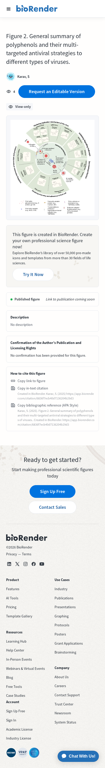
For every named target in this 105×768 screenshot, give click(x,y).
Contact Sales (52, 507)
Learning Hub (16, 641)
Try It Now (33, 274)
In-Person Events (19, 659)
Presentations (65, 607)
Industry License (18, 738)
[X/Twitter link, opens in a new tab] (17, 564)
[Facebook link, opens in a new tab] (34, 564)
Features (12, 589)
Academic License (19, 729)
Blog (9, 677)
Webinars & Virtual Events (25, 668)
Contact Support (67, 695)
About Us (62, 677)
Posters (60, 634)
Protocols (62, 625)
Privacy (11, 554)
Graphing (62, 616)
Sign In (11, 720)
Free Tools (14, 686)
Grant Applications (69, 643)
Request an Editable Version (57, 91)
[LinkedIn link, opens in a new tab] (9, 564)
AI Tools (12, 598)
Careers (60, 686)
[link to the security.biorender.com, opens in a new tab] (11, 753)
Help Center (15, 650)
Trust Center (64, 704)
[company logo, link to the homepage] (37, 8)
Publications (64, 598)
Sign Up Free (52, 491)
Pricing (11, 607)
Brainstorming (65, 652)
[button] (8, 8)
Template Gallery (19, 616)
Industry (61, 589)
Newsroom (63, 713)
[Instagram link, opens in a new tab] (25, 564)
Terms (26, 554)
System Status (65, 722)
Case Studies (15, 695)
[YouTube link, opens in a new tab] (42, 564)
